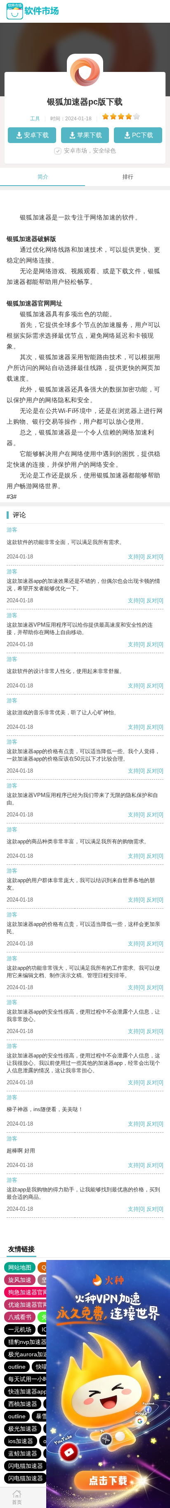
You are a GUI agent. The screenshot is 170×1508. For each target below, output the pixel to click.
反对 (151, 557)
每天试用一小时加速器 (37, 1379)
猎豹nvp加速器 (27, 1342)
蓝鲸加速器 (22, 1453)
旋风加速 (19, 1280)
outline (17, 1366)
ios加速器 (20, 1441)
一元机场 (19, 1329)
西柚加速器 (22, 1404)
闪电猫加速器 (25, 1466)
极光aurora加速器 (31, 1354)
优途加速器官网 (28, 1304)
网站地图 (19, 1267)
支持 (133, 557)
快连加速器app (27, 1391)
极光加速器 (22, 1428)
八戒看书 (19, 1317)
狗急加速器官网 (28, 1292)
